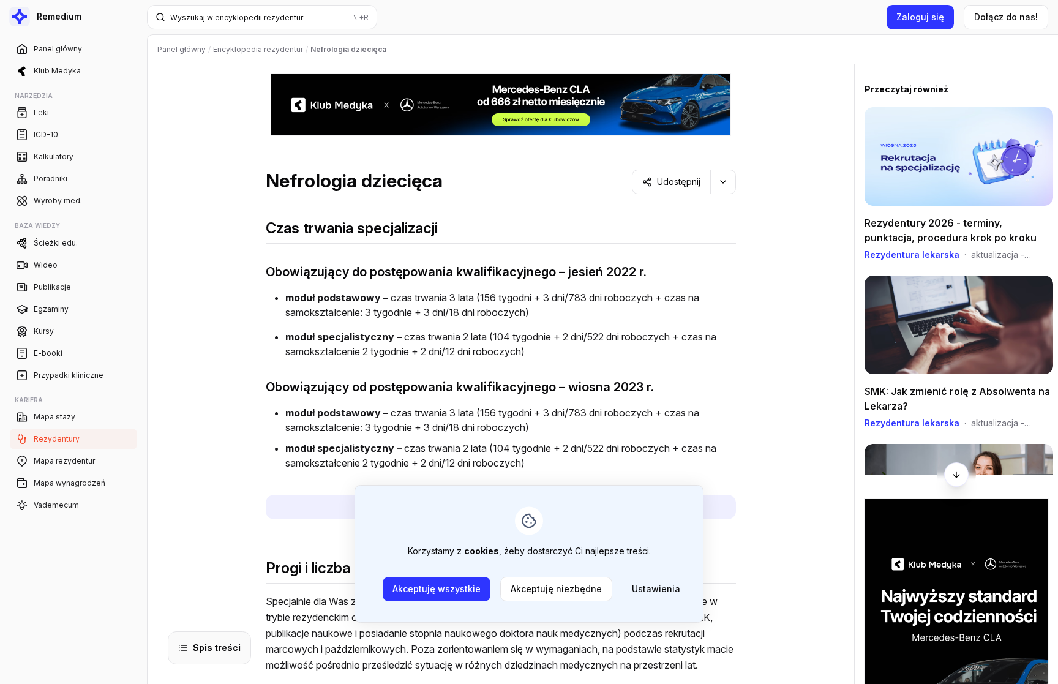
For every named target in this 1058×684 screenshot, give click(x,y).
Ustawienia (656, 589)
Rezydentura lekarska (912, 254)
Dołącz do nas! (1006, 17)
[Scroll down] (956, 474)
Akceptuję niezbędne (556, 589)
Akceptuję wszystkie (436, 589)
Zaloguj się (920, 17)
